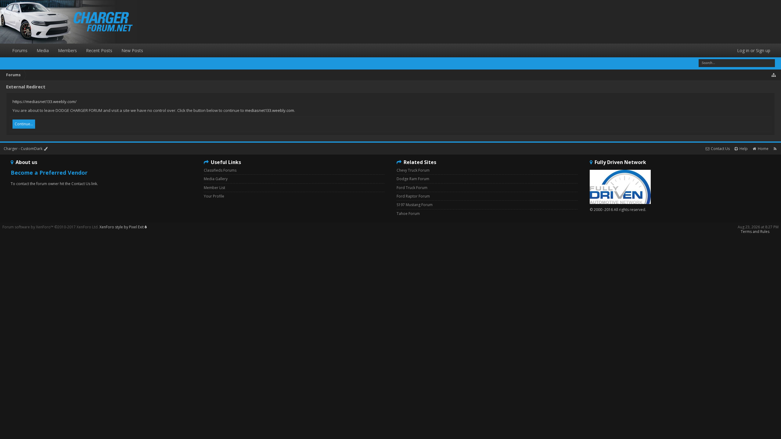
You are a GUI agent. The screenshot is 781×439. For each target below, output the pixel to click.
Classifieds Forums (220, 170)
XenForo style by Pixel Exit (122, 227)
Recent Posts (99, 50)
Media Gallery (216, 178)
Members (67, 50)
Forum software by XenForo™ (50, 227)
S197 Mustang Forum (415, 204)
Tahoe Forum (408, 213)
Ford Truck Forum (412, 187)
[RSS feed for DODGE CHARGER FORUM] (775, 149)
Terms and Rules (755, 231)
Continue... (24, 124)
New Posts (132, 50)
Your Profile (214, 196)
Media (43, 50)
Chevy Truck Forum (413, 170)
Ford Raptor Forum (413, 196)
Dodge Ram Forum (413, 178)
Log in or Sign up (753, 50)
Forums (19, 50)
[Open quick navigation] (774, 75)
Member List (214, 187)
